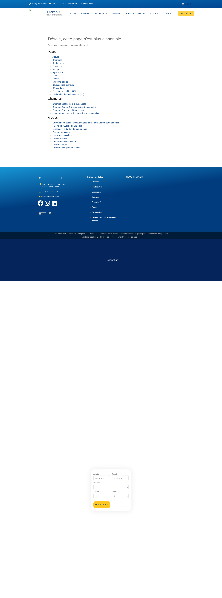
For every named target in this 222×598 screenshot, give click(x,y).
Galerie (141, 13)
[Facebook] (40, 203)
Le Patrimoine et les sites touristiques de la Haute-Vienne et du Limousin (85, 123)
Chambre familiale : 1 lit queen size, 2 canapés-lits (75, 113)
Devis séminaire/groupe (63, 85)
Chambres (85, 13)
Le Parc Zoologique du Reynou (66, 148)
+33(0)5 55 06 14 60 (39, 4)
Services (130, 13)
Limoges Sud (53, 12)
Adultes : (96, 492)
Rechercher (101, 504)
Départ (114, 474)
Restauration (101, 13)
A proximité (155, 13)
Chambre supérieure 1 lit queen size (69, 104)
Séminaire (116, 13)
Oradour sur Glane (61, 132)
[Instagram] (47, 203)
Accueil (73, 13)
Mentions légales (60, 82)
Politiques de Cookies (131, 237)
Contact (169, 13)
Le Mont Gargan (60, 144)
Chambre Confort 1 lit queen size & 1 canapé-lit (74, 107)
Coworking (57, 66)
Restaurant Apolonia (54, 15)
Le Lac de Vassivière (62, 135)
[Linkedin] (54, 203)
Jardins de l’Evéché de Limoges (67, 126)
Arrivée (96, 474)
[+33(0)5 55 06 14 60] (30, 4)
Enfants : (115, 492)
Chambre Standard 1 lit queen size (68, 110)
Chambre (96, 483)
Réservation (58, 88)
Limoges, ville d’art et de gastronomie (69, 129)
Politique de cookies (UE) (64, 91)
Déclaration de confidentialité (109, 237)
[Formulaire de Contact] (40, 196)
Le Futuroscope (59, 138)
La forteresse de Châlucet (64, 141)
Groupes (56, 69)
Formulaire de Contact (50, 197)
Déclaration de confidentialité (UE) (68, 94)
